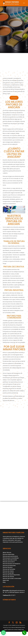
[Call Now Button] (24, 633)
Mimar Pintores (7, 552)
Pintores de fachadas (9, 569)
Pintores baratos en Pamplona (11, 563)
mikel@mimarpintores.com (11, 488)
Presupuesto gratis (12, 68)
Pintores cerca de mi (8, 562)
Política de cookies (13, 629)
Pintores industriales (8, 554)
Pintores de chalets (8, 571)
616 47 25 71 (12, 595)
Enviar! (20, 468)
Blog (4, 582)
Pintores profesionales (9, 565)
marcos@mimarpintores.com (12, 486)
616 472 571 (11, 483)
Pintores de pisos (8, 567)
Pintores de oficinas (8, 576)
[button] (3, 632)
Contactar (14, 98)
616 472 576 (10, 485)
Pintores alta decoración (10, 560)
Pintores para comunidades (11, 558)
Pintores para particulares (10, 556)
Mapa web (6, 580)
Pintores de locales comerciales (12, 578)
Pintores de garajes (8, 573)
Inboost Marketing (16, 627)
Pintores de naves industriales (11, 575)
